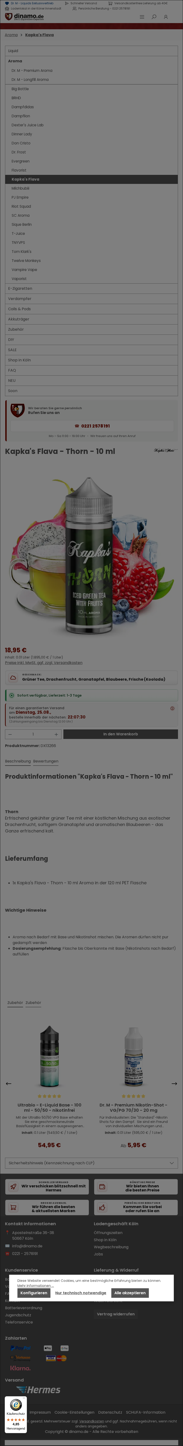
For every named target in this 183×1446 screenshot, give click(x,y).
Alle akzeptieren (130, 1293)
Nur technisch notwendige (80, 1293)
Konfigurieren (33, 1293)
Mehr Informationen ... (35, 1285)
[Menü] (24, 1399)
